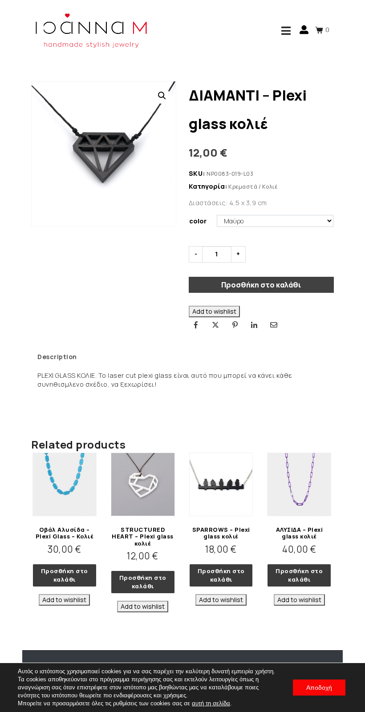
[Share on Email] (273, 324)
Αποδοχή (319, 687)
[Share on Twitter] (215, 324)
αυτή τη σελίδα (211, 703)
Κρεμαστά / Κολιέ (252, 186)
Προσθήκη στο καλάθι (261, 285)
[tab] (57, 357)
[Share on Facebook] (196, 324)
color (198, 221)
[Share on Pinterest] (235, 324)
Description (57, 356)
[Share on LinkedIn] (254, 324)
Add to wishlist (214, 311)
